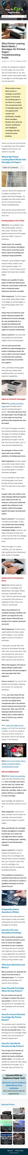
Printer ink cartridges (17, 776)
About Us (10, 1150)
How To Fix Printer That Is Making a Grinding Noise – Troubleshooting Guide (13, 764)
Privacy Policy (19, 1150)
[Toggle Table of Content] (21, 167)
